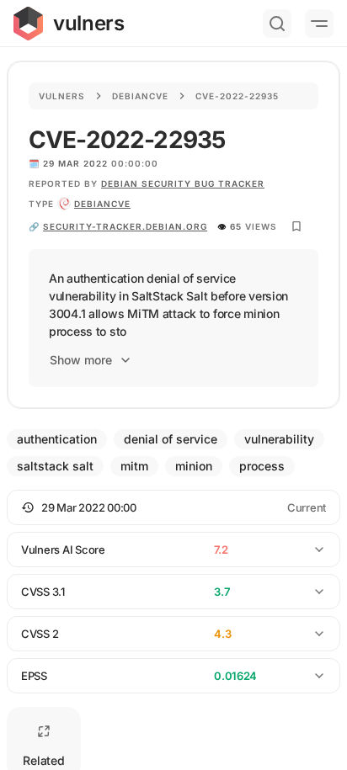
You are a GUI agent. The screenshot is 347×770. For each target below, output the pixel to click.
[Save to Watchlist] (296, 226)
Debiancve (140, 96)
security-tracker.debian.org (125, 226)
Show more (81, 360)
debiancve (102, 204)
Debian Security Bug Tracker (182, 183)
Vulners (62, 96)
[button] (173, 507)
